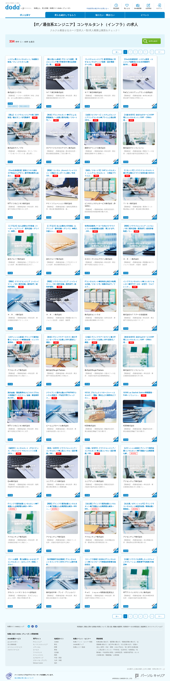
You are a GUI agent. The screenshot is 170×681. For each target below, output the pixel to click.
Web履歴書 (137, 8)
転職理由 (132, 650)
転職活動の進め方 (102, 642)
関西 (55, 655)
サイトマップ (152, 626)
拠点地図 (139, 669)
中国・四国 (57, 657)
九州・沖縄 (57, 660)
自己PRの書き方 (114, 644)
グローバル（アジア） (40, 660)
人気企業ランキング (104, 650)
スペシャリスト (38, 655)
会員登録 (148, 8)
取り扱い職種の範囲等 (114, 626)
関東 (55, 647)
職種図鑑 (108, 655)
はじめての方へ (13, 642)
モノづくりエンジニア (40, 644)
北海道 (56, 642)
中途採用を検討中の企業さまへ (98, 8)
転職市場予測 (128, 652)
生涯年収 (124, 650)
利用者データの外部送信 (131, 626)
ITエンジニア (37, 642)
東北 (55, 644)
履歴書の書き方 (115, 642)
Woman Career (38, 663)
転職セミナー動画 (79, 647)
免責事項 (144, 626)
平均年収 (116, 650)
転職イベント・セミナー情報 (82, 642)
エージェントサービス (15, 647)
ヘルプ (160, 626)
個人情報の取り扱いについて (24, 678)
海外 (55, 663)
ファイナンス (37, 652)
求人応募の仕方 (126, 644)
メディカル (36, 647)
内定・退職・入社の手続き (114, 647)
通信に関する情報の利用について (95, 626)
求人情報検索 (12, 644)
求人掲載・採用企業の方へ (154, 669)
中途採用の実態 (108, 652)
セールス (36, 650)
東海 (55, 650)
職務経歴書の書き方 (128, 642)
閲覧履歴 (116, 8)
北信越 (56, 652)
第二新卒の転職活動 (131, 647)
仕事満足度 (118, 652)
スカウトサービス (13, 650)
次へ (160, 52)
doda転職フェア (78, 644)
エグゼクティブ (38, 657)
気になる (127, 8)
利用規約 (80, 626)
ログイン (159, 8)
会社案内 (130, 669)
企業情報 (116, 655)
